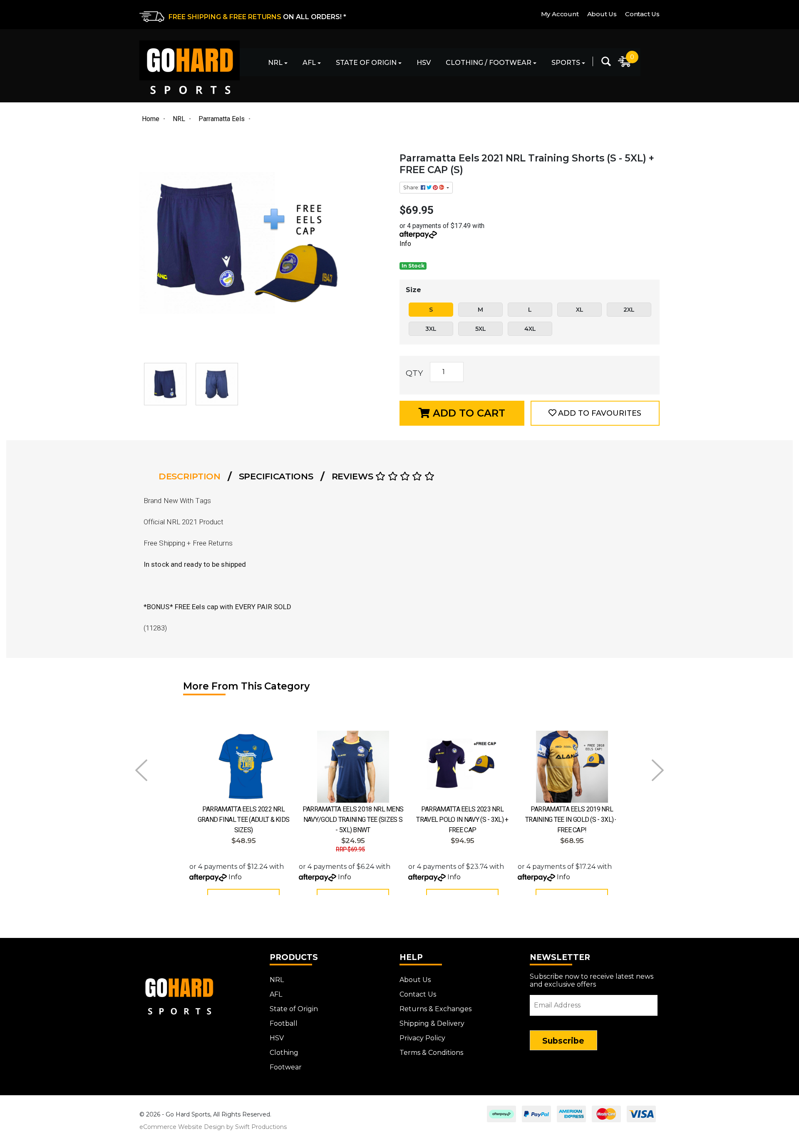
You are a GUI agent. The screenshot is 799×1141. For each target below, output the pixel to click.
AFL (309, 63)
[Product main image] (265, 249)
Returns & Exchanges (435, 1009)
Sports (565, 63)
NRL (275, 63)
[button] (595, 413)
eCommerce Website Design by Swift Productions (213, 1127)
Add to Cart (467, 413)
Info (405, 244)
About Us (602, 14)
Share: (412, 187)
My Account (560, 14)
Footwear (286, 1067)
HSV (424, 63)
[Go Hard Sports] (189, 67)
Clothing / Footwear (488, 63)
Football (284, 1023)
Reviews (354, 476)
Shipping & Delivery (432, 1023)
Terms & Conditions (431, 1053)
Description (190, 476)
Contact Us (642, 14)
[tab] (192, 476)
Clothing (284, 1053)
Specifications (276, 476)
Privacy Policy (422, 1038)
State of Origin (366, 63)
